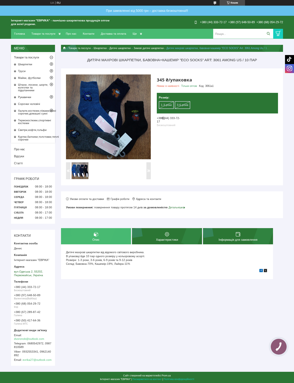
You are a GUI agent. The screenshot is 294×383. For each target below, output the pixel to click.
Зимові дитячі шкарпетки (149, 48)
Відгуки (19, 156)
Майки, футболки (29, 77)
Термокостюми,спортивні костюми (34, 122)
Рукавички (24, 97)
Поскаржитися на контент (147, 379)
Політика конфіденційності (179, 379)
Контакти (88, 33)
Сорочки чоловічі (29, 103)
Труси (22, 71)
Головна (19, 33)
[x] (265, 271)
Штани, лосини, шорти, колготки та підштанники (33, 87)
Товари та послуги (43, 33)
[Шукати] (268, 34)
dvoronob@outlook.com (29, 338)
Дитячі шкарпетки (120, 48)
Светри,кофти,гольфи (32, 129)
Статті (18, 163)
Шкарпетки (100, 48)
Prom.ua (166, 375)
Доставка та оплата (113, 33)
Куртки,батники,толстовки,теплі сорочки (36, 138)
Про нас (71, 33)
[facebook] (261, 271)
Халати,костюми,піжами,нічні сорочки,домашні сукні (36, 112)
